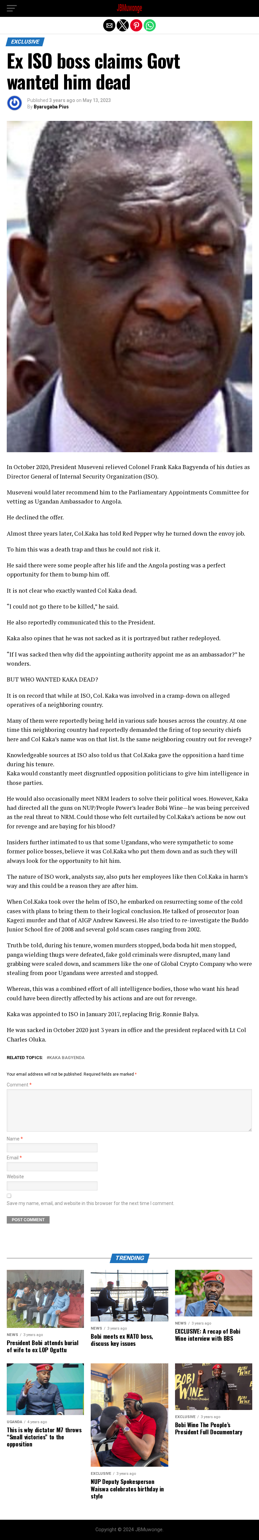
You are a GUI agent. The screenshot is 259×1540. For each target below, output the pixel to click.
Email (14, 1157)
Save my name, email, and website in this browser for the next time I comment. (90, 1203)
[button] (12, 8)
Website (15, 1176)
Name (15, 1138)
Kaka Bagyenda (67, 1058)
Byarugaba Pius (51, 106)
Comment (19, 1084)
